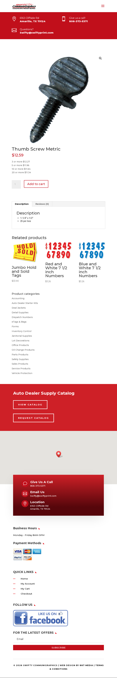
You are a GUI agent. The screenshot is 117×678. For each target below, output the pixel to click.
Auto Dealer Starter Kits (25, 303)
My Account (28, 583)
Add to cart (36, 184)
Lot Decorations (20, 340)
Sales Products (20, 363)
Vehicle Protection (22, 373)
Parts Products (20, 354)
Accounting (18, 298)
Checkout (26, 593)
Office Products (20, 345)
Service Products (21, 368)
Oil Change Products (23, 349)
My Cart (25, 588)
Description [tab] (22, 204)
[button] (100, 58)
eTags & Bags (19, 321)
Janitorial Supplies (22, 336)
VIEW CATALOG (30, 404)
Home (24, 578)
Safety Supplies (20, 359)
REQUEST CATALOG (33, 417)
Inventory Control (21, 331)
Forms (15, 326)
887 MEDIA (86, 665)
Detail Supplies (20, 312)
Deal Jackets (19, 307)
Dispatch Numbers (22, 317)
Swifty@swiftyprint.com (36, 32)
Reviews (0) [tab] (42, 204)
